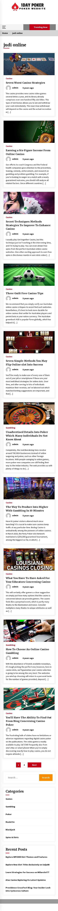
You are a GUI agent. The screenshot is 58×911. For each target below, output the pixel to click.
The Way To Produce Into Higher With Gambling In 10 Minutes (27, 508)
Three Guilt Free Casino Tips (24, 293)
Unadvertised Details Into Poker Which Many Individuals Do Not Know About (27, 436)
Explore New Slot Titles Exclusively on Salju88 (27, 864)
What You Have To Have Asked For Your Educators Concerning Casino (28, 580)
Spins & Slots (12, 837)
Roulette (10, 822)
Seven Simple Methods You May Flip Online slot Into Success (26, 362)
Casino (9, 78)
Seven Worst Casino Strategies (25, 82)
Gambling (10, 427)
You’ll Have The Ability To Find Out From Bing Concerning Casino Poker (28, 721)
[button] (26, 27)
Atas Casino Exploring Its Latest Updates (26, 880)
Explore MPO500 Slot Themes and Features (26, 857)
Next (34, 765)
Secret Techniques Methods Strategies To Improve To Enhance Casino (28, 225)
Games (9, 799)
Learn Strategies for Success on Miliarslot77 (27, 872)
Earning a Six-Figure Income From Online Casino (28, 152)
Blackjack (10, 829)
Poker (9, 814)
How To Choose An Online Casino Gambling (27, 651)
